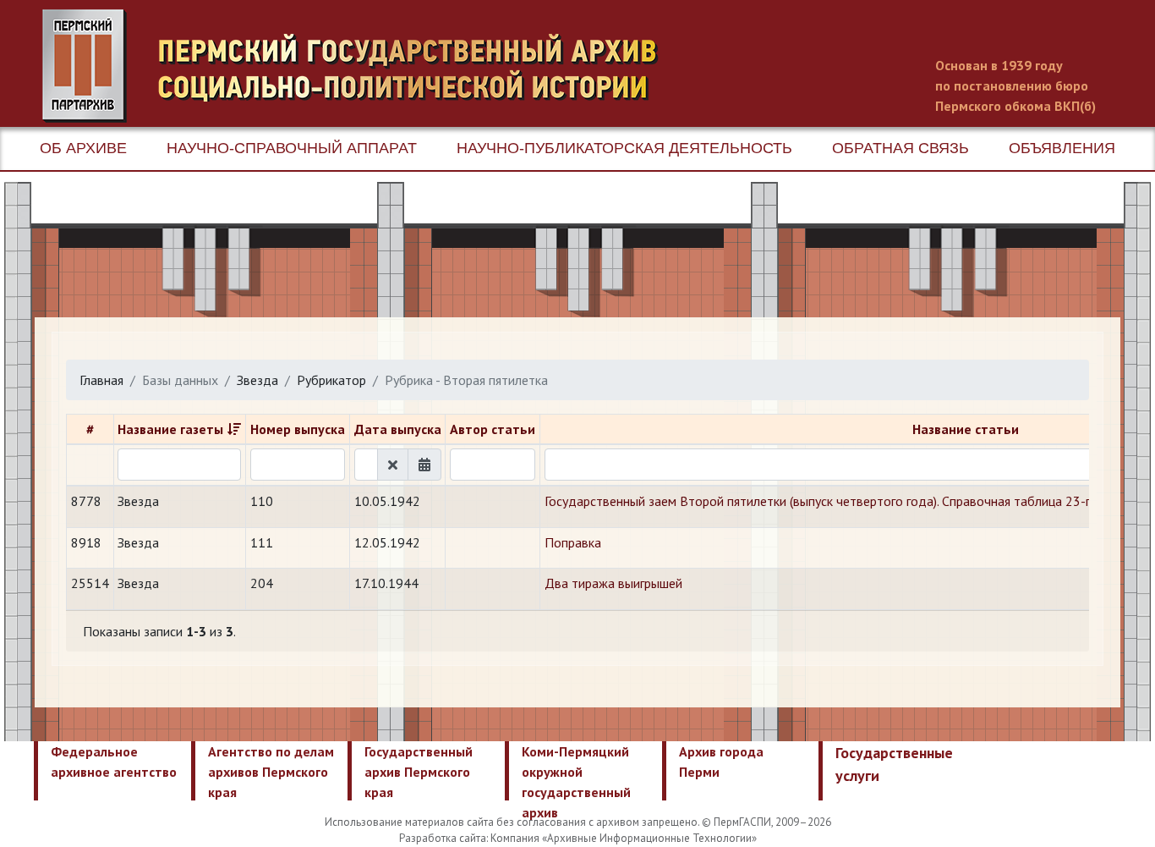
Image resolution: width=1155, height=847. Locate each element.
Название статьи (965, 429)
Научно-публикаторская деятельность (624, 148)
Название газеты (170, 429)
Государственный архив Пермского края (418, 771)
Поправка (573, 542)
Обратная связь (900, 148)
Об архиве (83, 148)
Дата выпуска (397, 429)
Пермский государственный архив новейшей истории (359, 66)
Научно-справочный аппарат (292, 148)
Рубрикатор (331, 379)
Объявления (1062, 148)
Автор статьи (492, 429)
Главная (101, 379)
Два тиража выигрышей (613, 583)
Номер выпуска (297, 429)
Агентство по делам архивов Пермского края (271, 771)
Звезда (257, 379)
